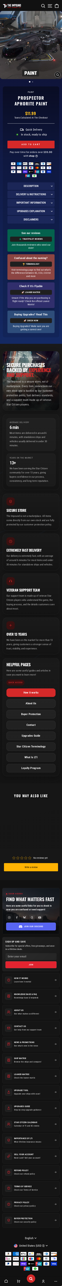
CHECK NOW (32, 320)
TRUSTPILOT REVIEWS (32, 239)
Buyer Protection (31, 714)
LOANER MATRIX (32, 292)
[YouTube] (40, 917)
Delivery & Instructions (31, 194)
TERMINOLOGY (33, 264)
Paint (31, 92)
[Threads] (32, 917)
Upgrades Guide (31, 735)
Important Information (31, 202)
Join (31, 965)
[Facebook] (17, 917)
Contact (31, 725)
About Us (31, 703)
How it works (31, 692)
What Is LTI (31, 757)
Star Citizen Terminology (31, 746)
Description (31, 186)
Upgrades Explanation (31, 211)
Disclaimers (31, 219)
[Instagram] (9, 917)
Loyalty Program (31, 768)
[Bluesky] (24, 917)
